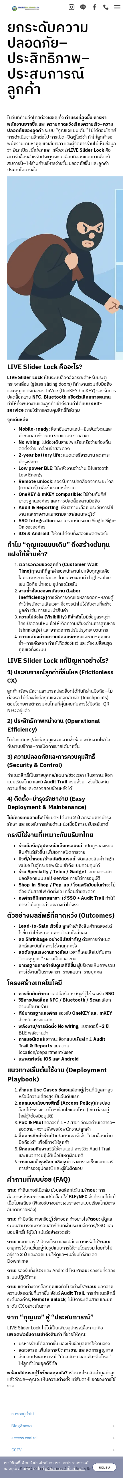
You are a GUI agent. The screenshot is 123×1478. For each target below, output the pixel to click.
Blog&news (21, 1426)
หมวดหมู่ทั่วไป (22, 1414)
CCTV (16, 1450)
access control (24, 1438)
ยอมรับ (104, 1467)
